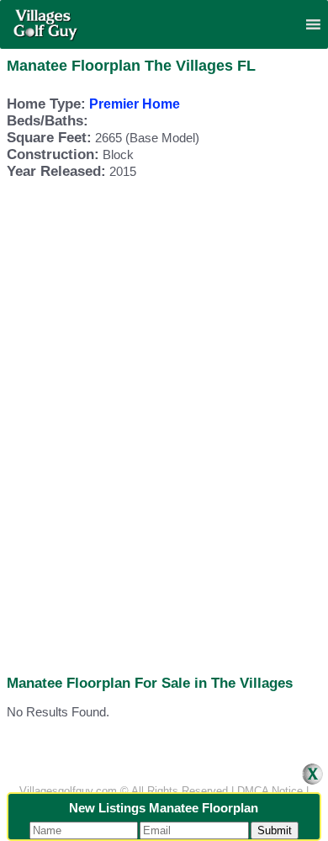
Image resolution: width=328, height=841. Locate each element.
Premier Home (134, 104)
